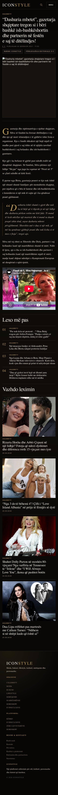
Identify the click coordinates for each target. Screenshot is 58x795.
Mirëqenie (11, 697)
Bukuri (10, 690)
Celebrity (11, 683)
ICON (16, 5)
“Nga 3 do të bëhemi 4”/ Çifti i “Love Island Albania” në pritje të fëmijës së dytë (28, 505)
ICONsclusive (13, 707)
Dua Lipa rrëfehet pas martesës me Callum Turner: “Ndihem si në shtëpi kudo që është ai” (21, 630)
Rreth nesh (10, 741)
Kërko (9, 719)
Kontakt (9, 744)
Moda (9, 686)
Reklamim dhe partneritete (17, 755)
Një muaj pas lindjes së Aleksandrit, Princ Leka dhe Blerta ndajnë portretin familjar (28, 347)
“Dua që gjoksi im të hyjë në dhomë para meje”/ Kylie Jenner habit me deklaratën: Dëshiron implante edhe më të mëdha (28, 375)
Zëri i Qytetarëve (15, 726)
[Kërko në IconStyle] (41, 5)
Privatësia (10, 748)
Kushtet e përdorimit (14, 751)
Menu (51, 5)
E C (3, 46)
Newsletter (10, 758)
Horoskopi (11, 704)
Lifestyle (11, 693)
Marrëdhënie (13, 700)
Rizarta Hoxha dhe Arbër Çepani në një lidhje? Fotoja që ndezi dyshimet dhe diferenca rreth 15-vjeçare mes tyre (26, 445)
